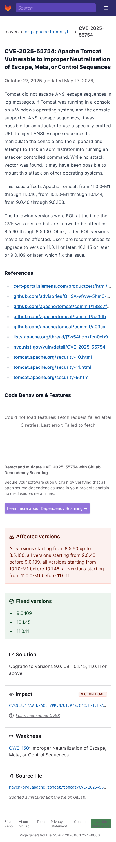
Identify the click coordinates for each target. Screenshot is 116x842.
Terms (41, 821)
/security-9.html (52, 377)
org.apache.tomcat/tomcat (53, 31)
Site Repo (9, 823)
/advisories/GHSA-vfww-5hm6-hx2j (65, 296)
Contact (80, 821)
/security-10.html (53, 357)
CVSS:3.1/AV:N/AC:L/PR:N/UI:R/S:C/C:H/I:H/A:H (58, 705)
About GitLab (24, 823)
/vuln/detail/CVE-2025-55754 (59, 347)
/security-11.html (52, 367)
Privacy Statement (59, 823)
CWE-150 (19, 748)
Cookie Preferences (101, 823)
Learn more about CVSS (38, 715)
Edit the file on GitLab (65, 797)
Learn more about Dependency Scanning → (47, 508)
